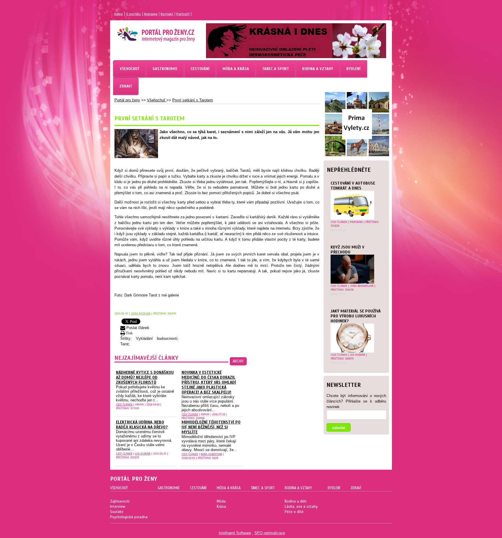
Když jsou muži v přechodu (347, 250)
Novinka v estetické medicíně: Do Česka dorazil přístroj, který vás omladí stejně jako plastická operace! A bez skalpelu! (209, 382)
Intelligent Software (235, 533)
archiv (238, 361)
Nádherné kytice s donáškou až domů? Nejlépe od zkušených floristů (145, 377)
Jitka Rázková (140, 313)
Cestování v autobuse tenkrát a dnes (353, 186)
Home (118, 14)
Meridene (356, 222)
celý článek (339, 222)
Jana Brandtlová (362, 286)
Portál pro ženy (127, 100)
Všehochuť (156, 100)
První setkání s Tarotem (192, 100)
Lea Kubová (357, 355)
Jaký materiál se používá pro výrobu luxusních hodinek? (356, 316)
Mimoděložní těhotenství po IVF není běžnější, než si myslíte (211, 427)
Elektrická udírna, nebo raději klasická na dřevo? (142, 425)
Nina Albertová (211, 454)
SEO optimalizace (269, 533)
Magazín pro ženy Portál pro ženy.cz (146, 32)
